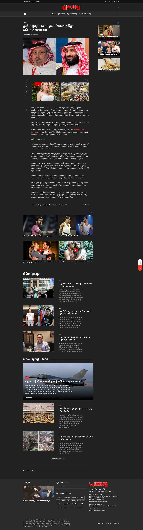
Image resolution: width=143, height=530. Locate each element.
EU (68, 500)
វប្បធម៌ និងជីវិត (61, 14)
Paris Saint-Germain (62, 507)
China (73, 500)
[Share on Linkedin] (26, 97)
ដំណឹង (53, 14)
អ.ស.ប (77, 123)
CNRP (82, 497)
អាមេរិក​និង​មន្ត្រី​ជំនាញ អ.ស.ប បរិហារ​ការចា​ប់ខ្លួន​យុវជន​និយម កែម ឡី (75, 312)
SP (103, 523)
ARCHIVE (116, 523)
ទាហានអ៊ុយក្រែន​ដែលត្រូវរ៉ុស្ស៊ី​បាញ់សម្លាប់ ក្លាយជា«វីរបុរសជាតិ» (76, 438)
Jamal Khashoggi (36, 205)
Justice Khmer (66, 504)
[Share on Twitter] (26, 86)
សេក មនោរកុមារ (26, 34)
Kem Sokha (75, 504)
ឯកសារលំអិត (82, 14)
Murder (61, 205)
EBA (82, 504)
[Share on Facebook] (26, 81)
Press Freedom (77, 507)
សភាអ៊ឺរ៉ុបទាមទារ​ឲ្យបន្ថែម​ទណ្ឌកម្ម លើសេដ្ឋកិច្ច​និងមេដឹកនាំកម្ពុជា (76, 410)
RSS (99, 523)
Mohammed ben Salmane (50, 205)
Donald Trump (80, 500)
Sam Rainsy (75, 497)
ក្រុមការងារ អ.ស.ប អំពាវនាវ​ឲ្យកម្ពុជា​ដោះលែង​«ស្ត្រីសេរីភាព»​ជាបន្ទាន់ (76, 285)
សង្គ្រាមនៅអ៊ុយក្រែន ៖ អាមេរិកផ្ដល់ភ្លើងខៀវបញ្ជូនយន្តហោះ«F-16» (53, 381)
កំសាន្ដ (89, 14)
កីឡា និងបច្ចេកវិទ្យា (72, 14)
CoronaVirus (67, 497)
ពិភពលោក (29, 22)
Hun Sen (59, 497)
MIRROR (108, 523)
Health (58, 504)
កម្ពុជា (60, 281)
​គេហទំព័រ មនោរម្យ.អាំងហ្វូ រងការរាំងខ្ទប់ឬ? (31, 1)
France (63, 500)
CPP (71, 507)
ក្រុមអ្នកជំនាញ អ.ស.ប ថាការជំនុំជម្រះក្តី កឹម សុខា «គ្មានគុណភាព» (75, 338)
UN (66, 205)
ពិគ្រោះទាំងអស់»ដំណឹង (57, 459)
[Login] (118, 7)
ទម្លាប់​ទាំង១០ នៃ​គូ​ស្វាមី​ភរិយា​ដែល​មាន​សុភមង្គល (36, 501)
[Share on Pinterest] (26, 92)
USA (58, 500)
